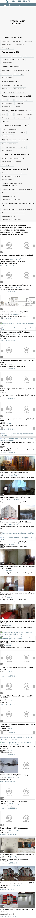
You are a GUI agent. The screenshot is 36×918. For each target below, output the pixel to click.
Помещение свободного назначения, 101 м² (17, 855)
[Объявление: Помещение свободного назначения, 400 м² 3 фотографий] (17, 907)
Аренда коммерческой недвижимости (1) (18, 205)
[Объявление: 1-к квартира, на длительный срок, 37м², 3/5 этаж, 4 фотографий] (9, 417)
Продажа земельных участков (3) (15, 125)
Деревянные (19, 103)
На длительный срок (8, 59)
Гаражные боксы (7, 161)
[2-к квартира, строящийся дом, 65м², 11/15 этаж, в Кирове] (9, 253)
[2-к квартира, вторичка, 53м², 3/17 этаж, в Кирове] (9, 283)
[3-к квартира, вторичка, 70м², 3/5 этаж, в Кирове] (18, 325)
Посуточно (20, 59)
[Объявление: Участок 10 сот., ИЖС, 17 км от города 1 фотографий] (17, 773)
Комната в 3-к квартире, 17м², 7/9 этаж (15, 542)
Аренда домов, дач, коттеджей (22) (16, 111)
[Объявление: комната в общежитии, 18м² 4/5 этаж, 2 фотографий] (17, 471)
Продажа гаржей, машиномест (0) (16, 154)
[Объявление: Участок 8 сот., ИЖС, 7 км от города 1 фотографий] (17, 826)
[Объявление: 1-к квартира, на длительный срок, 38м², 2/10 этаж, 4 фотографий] (18, 435)
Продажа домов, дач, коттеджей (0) (16, 96)
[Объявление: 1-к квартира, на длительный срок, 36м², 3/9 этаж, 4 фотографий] (9, 387)
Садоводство (13, 129)
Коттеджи (19, 100)
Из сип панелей (6, 106)
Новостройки (20, 44)
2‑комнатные (17, 41)
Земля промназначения (9, 132)
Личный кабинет (26, 5)
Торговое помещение (25, 189)
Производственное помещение (11, 199)
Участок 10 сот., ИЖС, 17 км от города (14, 775)
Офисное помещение (8, 189)
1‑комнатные (5, 41)
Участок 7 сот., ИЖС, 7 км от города (14, 801)
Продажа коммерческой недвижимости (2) (12, 185)
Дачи (10, 100)
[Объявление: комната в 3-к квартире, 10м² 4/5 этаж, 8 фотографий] (17, 495)
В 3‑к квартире (18, 74)
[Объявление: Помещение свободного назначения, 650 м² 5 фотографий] (17, 881)
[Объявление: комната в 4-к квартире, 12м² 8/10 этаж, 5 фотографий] (17, 520)
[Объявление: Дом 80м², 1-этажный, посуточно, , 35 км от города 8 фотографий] (9, 665)
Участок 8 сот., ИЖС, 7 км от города (14, 828)
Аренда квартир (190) (10, 52)
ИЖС (3, 129)
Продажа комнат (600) (11, 67)
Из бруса (17, 106)
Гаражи (4, 158)
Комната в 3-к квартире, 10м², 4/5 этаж (15, 497)
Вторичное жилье (7, 44)
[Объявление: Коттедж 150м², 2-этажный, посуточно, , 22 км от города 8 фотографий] (18, 739)
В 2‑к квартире (6, 74)
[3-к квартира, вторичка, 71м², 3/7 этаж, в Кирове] (9, 310)
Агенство (22, 132)
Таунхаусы (29, 100)
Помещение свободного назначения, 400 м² (17, 909)
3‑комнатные (28, 41)
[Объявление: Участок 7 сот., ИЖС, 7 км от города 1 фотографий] (17, 799)
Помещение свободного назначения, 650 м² (17, 883)
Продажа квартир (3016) (12, 37)
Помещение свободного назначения (13, 193)
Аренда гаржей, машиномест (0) (15, 169)
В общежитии (6, 70)
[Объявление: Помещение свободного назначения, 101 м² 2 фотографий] (17, 853)
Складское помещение (8, 196)
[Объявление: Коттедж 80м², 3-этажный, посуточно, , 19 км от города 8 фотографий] (9, 694)
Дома (3, 100)
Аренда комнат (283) (10, 81)
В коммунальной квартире (21, 70)
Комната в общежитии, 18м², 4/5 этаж (14, 473)
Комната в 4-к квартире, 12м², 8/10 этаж (15, 522)
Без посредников (7, 48)
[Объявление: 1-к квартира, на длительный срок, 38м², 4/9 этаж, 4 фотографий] (9, 358)
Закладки (14, 5)
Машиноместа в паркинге (17, 158)
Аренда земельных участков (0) (15, 140)
